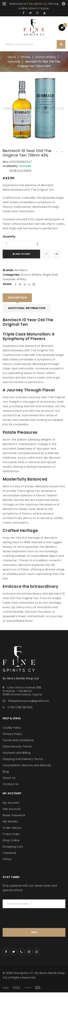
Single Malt (50, 275)
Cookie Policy (12, 728)
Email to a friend (20, 170)
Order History (12, 828)
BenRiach (21, 270)
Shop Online (11, 840)
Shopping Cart (13, 847)
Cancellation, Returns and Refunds (27, 765)
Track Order (11, 834)
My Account (11, 803)
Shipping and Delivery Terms (23, 759)
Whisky (26, 57)
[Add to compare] (56, 254)
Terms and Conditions (18, 740)
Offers (7, 859)
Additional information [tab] (27, 308)
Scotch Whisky (45, 57)
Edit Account (12, 809)
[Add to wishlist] (46, 254)
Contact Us (11, 784)
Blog (6, 772)
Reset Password (14, 815)
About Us (9, 778)
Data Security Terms (17, 746)
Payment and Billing (16, 753)
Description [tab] (17, 298)
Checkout (9, 853)
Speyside (14, 62)
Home (11, 57)
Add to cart (22, 253)
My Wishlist (10, 822)
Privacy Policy (12, 734)
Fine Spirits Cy (37, 4)
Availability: (10, 166)
